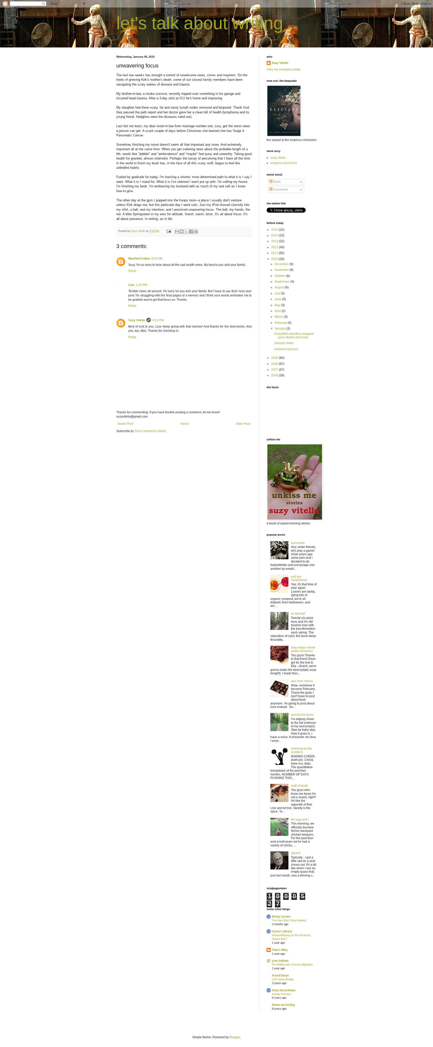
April (278, 311)
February (281, 323)
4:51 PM (158, 320)
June (278, 299)
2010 (275, 259)
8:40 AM (156, 258)
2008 (275, 364)
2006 (275, 375)
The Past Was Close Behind (289, 920)
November (282, 270)
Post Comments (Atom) (150, 431)
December (282, 264)
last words (298, 543)
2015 (275, 229)
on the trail (298, 613)
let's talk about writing (199, 23)
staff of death (299, 785)
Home (185, 424)
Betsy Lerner (281, 916)
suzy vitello (277, 157)
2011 (275, 253)
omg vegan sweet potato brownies (303, 649)
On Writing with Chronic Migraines (292, 964)
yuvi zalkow (280, 960)
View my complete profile (284, 69)
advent (295, 853)
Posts (276, 182)
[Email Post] (168, 230)
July (278, 293)
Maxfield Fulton (139, 258)
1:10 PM (141, 285)
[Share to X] (186, 231)
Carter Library (282, 931)
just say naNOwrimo (299, 578)
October (280, 276)
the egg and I (300, 819)
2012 (275, 247)
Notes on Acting (283, 1005)
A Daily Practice (281, 994)
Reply (132, 271)
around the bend (302, 714)
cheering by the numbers (301, 750)
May (278, 305)
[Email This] (176, 231)
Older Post (243, 424)
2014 (275, 235)
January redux (284, 343)
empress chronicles (283, 163)
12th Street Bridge (283, 979)
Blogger (235, 1037)
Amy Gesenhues (284, 990)
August (280, 287)
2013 (275, 241)
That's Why (280, 950)
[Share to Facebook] (191, 231)
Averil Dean (280, 975)
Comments (280, 189)
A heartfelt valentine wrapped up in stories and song (294, 335)
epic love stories (302, 681)
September (282, 281)
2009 (275, 358)
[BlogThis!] (181, 231)
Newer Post (125, 424)
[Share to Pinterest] (195, 231)
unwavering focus (286, 349)
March (279, 316)
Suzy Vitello (136, 320)
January (280, 328)
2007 (275, 369)
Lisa (131, 285)
